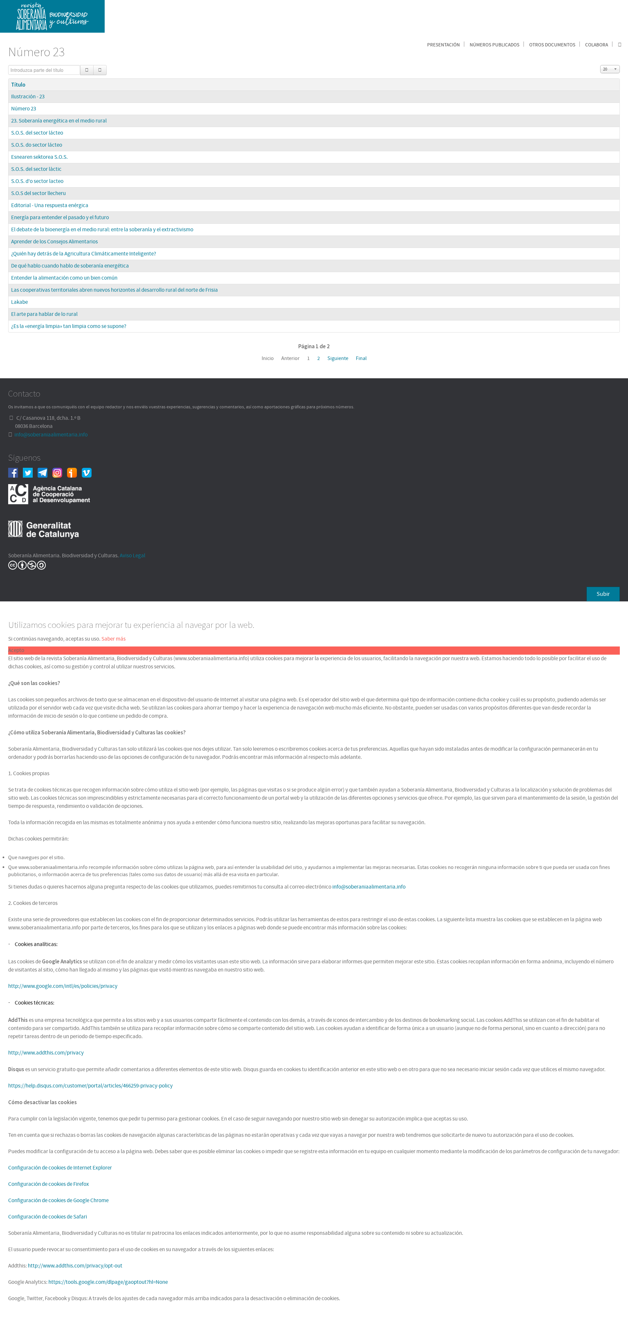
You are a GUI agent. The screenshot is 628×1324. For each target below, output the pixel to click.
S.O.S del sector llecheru (38, 193)
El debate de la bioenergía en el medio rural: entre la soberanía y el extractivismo (102, 229)
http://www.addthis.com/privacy (46, 1052)
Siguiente (337, 358)
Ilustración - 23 (27, 96)
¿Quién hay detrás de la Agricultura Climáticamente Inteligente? (83, 253)
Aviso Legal (132, 555)
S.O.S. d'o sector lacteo (37, 181)
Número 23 (23, 108)
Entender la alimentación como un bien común (64, 278)
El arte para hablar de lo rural (44, 314)
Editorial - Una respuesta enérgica (49, 205)
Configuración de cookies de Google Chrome (58, 1200)
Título (18, 84)
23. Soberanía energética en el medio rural (59, 120)
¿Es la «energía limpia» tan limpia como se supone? (68, 326)
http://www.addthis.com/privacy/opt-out (75, 1265)
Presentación (443, 45)
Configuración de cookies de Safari (47, 1216)
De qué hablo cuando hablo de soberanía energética (70, 266)
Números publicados (494, 45)
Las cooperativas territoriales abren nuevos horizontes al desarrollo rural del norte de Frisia (114, 290)
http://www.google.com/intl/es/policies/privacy (62, 986)
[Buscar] (87, 70)
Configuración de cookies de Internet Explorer (60, 1167)
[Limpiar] (100, 70)
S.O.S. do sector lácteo (36, 145)
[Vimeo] (89, 472)
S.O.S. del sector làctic (36, 169)
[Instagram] (59, 472)
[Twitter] (30, 472)
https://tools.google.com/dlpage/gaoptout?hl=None (108, 1282)
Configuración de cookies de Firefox (48, 1184)
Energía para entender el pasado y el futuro (60, 217)
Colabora (596, 45)
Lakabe (19, 302)
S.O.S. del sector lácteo (37, 133)
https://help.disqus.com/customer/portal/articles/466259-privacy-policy (90, 1085)
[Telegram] (45, 472)
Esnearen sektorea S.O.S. (39, 157)
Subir (603, 594)
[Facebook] (15, 472)
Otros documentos (552, 45)
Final (361, 358)
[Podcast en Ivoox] (74, 472)
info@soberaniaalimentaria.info (51, 434)
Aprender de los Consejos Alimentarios (54, 241)
